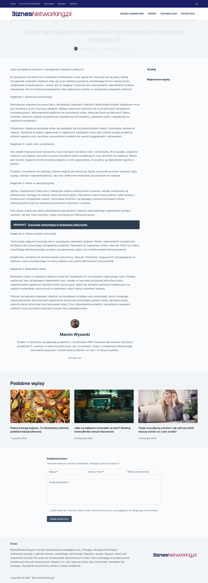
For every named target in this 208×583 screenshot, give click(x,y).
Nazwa (53, 471)
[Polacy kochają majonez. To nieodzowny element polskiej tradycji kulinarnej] (40, 406)
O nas (13, 4)
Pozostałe (188, 13)
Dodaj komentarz (59, 482)
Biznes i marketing (132, 13)
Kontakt (73, 4)
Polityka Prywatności (29, 4)
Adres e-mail (96, 471)
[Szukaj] (197, 4)
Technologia (168, 13)
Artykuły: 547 (75, 358)
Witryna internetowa (138, 471)
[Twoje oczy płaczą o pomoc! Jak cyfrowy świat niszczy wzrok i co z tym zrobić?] (168, 406)
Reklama (62, 4)
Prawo (152, 13)
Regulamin (49, 4)
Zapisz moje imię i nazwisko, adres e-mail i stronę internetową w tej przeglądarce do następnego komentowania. (104, 510)
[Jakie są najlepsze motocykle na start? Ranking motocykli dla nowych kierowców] (104, 406)
